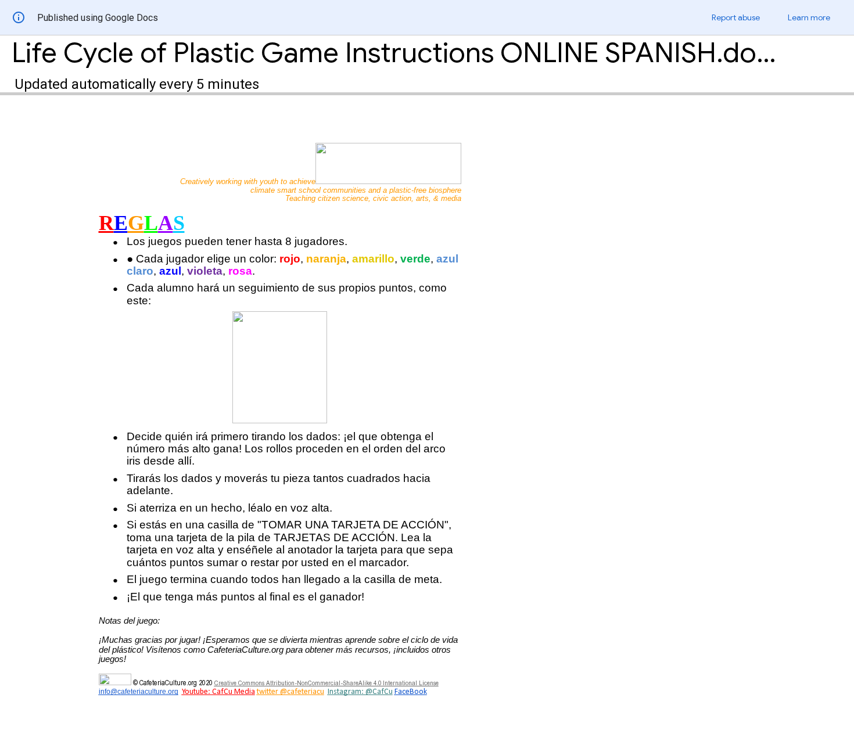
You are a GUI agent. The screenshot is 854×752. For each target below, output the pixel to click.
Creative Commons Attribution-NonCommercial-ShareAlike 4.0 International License (326, 683)
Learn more (809, 17)
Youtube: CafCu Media (218, 692)
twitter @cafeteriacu (290, 692)
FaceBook (410, 692)
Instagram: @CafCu (360, 692)
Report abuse (736, 17)
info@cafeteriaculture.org (138, 692)
